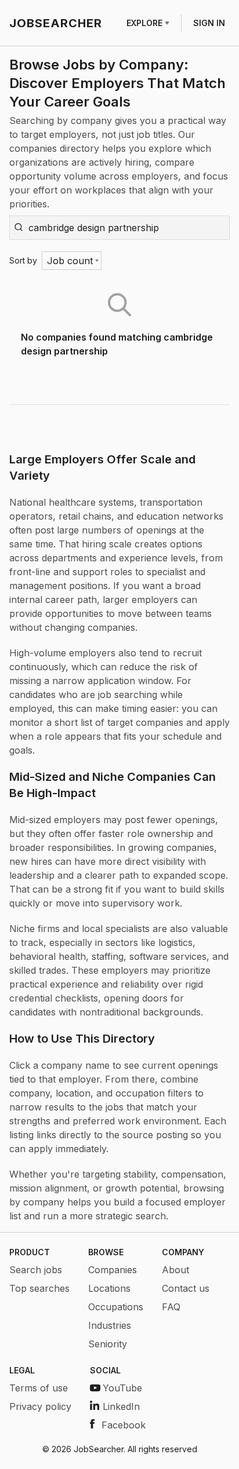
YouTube (122, 1388)
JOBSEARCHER (55, 23)
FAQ (171, 1307)
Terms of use (38, 1388)
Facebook (124, 1425)
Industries (109, 1325)
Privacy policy (40, 1406)
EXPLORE (144, 23)
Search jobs (35, 1270)
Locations (109, 1288)
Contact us (185, 1288)
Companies (112, 1270)
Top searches (39, 1288)
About (175, 1270)
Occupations (115, 1307)
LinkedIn (121, 1406)
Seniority (107, 1344)
